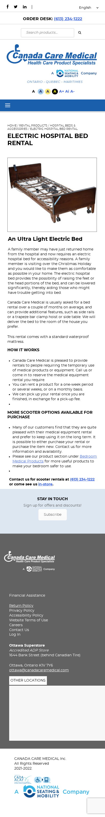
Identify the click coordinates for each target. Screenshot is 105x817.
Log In (14, 634)
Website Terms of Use (28, 620)
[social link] (7, 7)
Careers (16, 625)
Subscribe (52, 515)
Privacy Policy (21, 610)
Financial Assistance (27, 595)
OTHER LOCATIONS (28, 680)
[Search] (79, 32)
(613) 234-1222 (68, 19)
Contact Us (19, 630)
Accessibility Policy (26, 615)
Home (12, 125)
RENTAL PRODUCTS (33, 125)
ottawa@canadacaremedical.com (39, 670)
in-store (45, 484)
